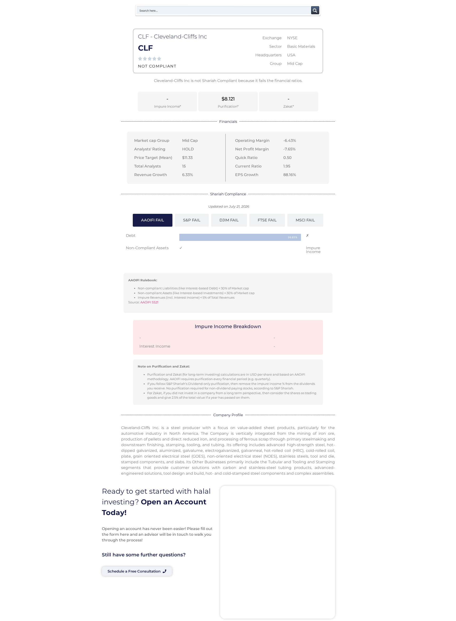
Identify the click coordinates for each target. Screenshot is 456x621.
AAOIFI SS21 (149, 302)
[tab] (152, 220)
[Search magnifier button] (315, 10)
